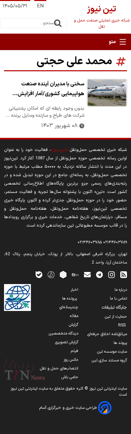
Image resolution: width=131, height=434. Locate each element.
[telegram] (99, 274)
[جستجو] (57, 23)
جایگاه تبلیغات (114, 307)
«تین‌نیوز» (59, 150)
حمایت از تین (116, 317)
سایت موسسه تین (112, 352)
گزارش (73, 325)
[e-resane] (17, 297)
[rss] (123, 274)
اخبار (74, 290)
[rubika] (63, 274)
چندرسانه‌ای (68, 307)
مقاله (74, 316)
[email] (87, 274)
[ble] (39, 274)
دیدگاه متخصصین (63, 333)
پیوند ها (120, 343)
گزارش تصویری (66, 342)
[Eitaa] (75, 274)
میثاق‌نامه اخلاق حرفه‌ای (107, 334)
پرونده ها (70, 298)
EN (40, 6)
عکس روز (70, 360)
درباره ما (121, 290)
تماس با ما (118, 298)
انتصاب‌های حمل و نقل (59, 368)
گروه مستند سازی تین (109, 360)
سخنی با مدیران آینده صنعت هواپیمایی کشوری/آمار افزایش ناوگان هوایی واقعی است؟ (50, 90)
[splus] (51, 274)
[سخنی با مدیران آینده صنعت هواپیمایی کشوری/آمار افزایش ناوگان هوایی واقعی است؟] (107, 92)
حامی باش (69, 377)
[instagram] (111, 274)
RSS (122, 325)
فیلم (74, 351)
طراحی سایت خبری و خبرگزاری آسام (68, 408)
